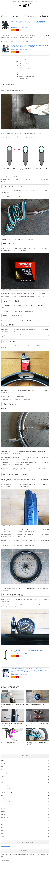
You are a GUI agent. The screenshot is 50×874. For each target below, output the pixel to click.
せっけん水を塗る (21, 70)
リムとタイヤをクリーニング (23, 63)
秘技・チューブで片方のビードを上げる (25, 76)
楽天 (17, 52)
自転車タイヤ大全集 (5, 846)
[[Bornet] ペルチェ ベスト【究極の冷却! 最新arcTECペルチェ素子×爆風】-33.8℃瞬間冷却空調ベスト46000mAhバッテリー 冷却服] (6, 48)
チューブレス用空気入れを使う (23, 78)
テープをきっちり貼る (21, 65)
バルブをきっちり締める (22, 67)
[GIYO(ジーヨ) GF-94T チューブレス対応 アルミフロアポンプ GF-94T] (6, 655)
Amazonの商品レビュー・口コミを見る (19, 27)
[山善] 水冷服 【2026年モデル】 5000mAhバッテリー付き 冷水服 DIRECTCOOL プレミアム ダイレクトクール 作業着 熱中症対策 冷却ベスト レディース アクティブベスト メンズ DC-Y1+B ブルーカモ (29, 670)
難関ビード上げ (19, 61)
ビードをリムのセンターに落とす (24, 68)
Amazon (13, 52)
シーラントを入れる (21, 72)
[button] (47, 860)
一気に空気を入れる (21, 74)
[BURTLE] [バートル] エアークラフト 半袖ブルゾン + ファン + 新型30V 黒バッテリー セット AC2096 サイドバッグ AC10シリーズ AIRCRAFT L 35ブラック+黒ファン (29, 23)
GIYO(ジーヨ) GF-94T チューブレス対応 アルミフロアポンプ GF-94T (27, 650)
